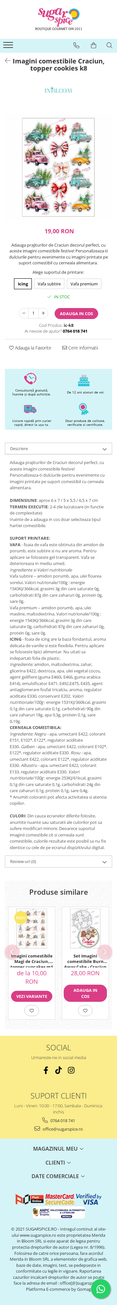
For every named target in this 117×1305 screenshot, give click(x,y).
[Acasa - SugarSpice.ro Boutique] (58, 19)
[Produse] (9, 47)
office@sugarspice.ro (62, 1129)
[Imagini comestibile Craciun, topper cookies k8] (58, 167)
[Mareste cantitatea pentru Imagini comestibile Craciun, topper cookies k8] (43, 313)
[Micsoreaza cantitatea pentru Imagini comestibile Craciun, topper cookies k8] (24, 313)
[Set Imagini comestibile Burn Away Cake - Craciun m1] (85, 928)
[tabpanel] (58, 167)
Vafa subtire (49, 284)
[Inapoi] (5, 60)
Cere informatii (82, 348)
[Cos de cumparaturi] (93, 45)
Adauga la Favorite (32, 348)
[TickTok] (58, 1070)
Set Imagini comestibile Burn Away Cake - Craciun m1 (85, 960)
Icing (23, 284)
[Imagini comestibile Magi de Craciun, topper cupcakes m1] (31, 928)
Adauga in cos (76, 313)
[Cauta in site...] (109, 45)
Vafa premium (84, 284)
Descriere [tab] (19, 448)
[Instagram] (71, 1070)
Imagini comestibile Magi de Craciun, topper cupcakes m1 (31, 960)
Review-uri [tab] (23, 861)
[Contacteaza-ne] (76, 45)
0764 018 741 (62, 1120)
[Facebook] (46, 1070)
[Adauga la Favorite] (31, 1010)
